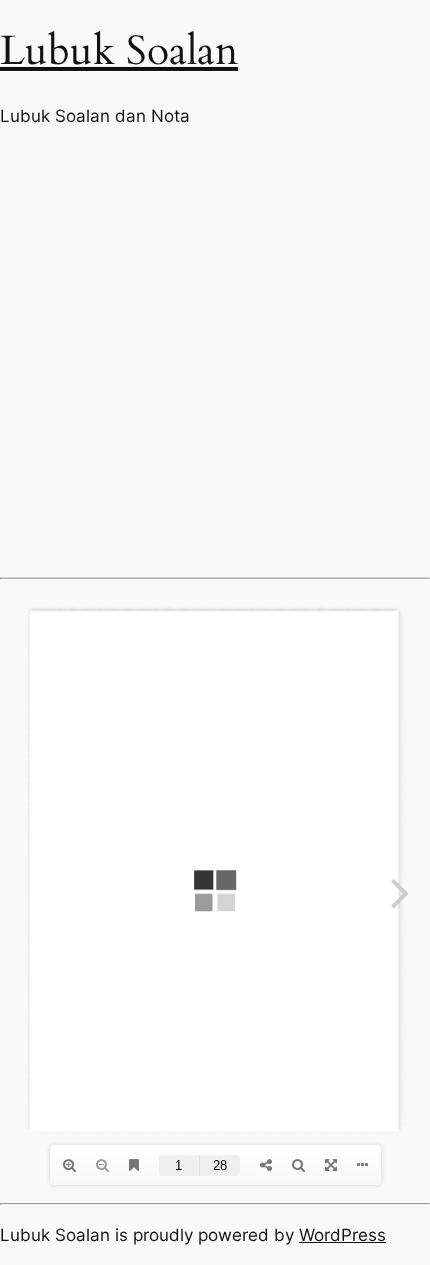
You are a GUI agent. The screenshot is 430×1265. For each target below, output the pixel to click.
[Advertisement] (215, 353)
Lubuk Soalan (119, 51)
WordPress (342, 1235)
